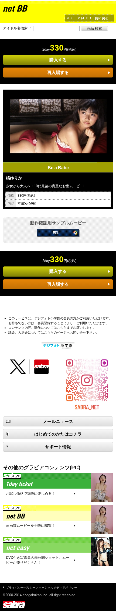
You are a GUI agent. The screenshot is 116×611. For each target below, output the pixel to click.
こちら (62, 328)
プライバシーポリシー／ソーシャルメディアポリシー (41, 587)
